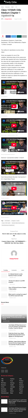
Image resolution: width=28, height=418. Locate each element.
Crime (2, 387)
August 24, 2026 (6, 321)
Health (12, 385)
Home (2, 7)
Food (11, 380)
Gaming (12, 383)
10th (16, 7)
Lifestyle (12, 387)
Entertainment (4, 393)
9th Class (3, 383)
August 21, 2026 (12, 346)
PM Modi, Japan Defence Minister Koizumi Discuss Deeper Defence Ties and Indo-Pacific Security (17, 343)
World (20, 393)
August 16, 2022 (18, 19)
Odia (20, 378)
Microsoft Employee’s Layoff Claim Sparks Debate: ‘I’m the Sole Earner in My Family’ (13, 317)
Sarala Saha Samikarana (18, 223)
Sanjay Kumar (8, 19)
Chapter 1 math (15, 220)
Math (12, 7)
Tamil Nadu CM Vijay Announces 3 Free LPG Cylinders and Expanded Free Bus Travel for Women (17, 326)
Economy (3, 389)
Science (21, 385)
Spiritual (21, 387)
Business (3, 385)
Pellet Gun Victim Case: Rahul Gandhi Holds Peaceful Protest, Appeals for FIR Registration (17, 335)
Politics (21, 380)
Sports (21, 389)
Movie (11, 391)
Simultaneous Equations (8, 225)
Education (7, 7)
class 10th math (6, 223)
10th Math (7, 220)
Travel (21, 391)
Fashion (12, 378)
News (11, 393)
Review (21, 383)
